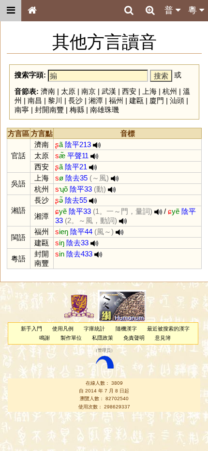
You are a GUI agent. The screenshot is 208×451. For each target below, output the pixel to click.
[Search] (128, 10)
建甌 (136, 100)
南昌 (35, 100)
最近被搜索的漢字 (168, 328)
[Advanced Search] (150, 10)
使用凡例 (63, 328)
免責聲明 (134, 338)
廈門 (156, 100)
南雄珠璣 (104, 109)
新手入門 (31, 328)
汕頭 (177, 100)
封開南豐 (49, 109)
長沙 (75, 100)
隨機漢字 (126, 328)
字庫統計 (94, 328)
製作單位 (71, 338)
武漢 (109, 91)
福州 (116, 100)
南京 (88, 91)
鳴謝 (44, 338)
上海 (149, 91)
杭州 (170, 91)
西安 (129, 91)
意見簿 (163, 338)
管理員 (104, 350)
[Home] (32, 10)
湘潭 (96, 100)
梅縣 (77, 109)
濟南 (48, 91)
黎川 (55, 100)
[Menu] (10, 10)
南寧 (22, 109)
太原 (68, 91)
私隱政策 (102, 338)
